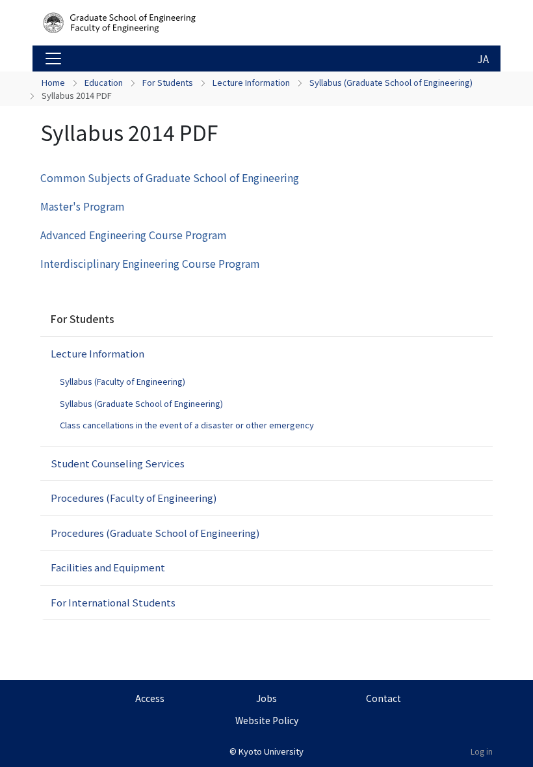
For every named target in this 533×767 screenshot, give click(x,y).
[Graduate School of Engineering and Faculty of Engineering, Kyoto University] (144, 23)
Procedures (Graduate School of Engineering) (155, 533)
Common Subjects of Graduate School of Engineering (169, 177)
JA (483, 58)
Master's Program (82, 206)
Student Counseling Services (118, 463)
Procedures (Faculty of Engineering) (133, 497)
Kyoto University (271, 751)
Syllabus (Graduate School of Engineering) (391, 82)
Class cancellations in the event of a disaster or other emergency (187, 425)
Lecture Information (251, 82)
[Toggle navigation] (53, 59)
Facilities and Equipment (108, 567)
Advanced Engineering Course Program (133, 234)
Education (103, 82)
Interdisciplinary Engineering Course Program (150, 263)
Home (53, 82)
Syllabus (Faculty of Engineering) (122, 381)
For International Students (113, 602)
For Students (167, 82)
